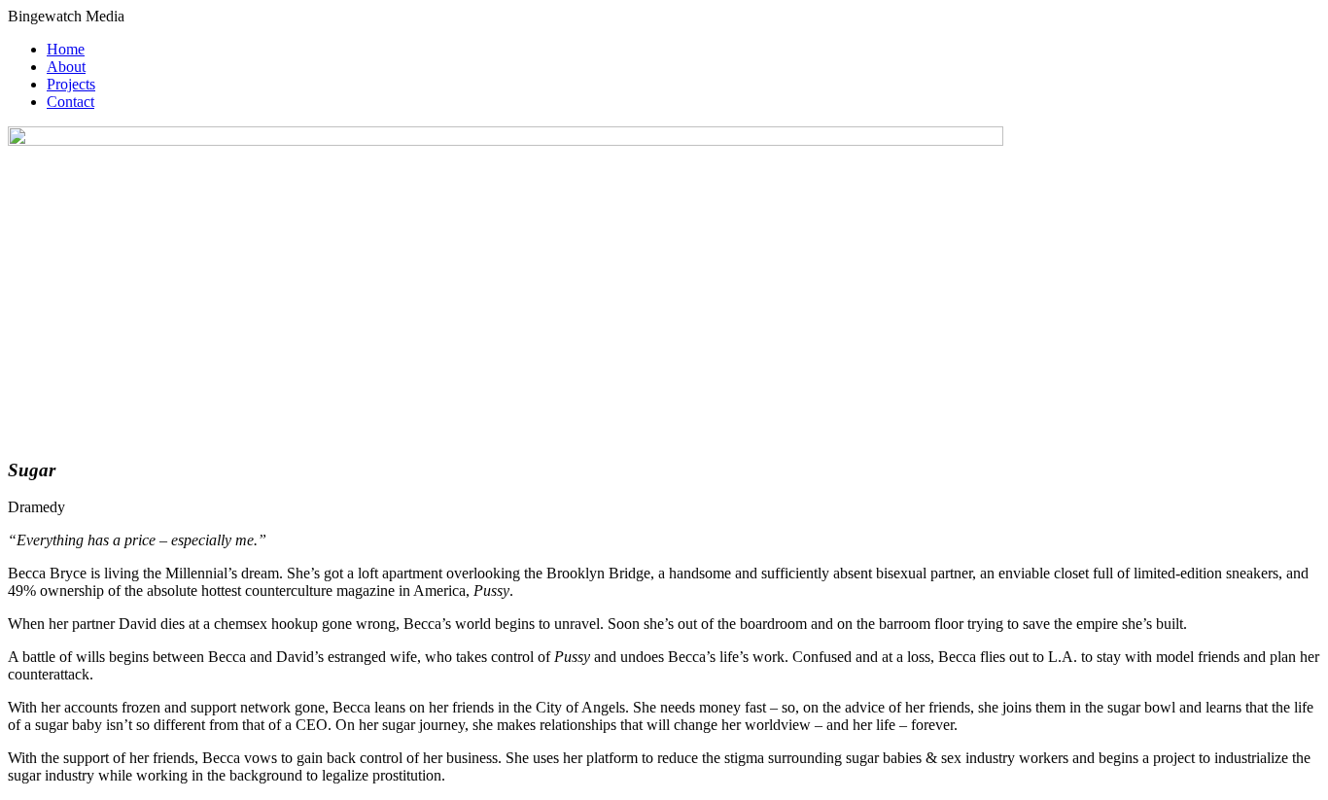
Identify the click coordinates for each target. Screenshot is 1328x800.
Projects (71, 84)
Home (66, 49)
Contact (70, 101)
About (66, 66)
